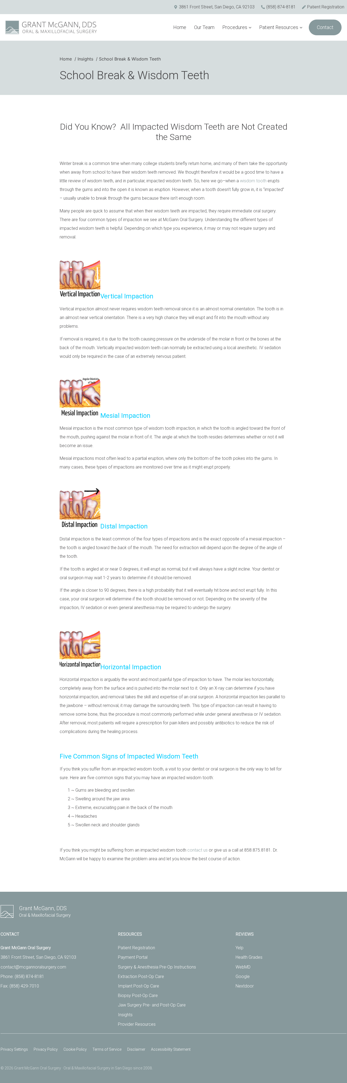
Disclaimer (136, 1049)
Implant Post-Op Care (138, 986)
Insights (125, 1014)
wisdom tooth (253, 180)
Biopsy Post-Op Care (138, 995)
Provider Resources (137, 1024)
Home (179, 27)
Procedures (234, 27)
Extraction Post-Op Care (141, 976)
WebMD (243, 967)
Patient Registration (136, 947)
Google (243, 976)
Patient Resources (278, 27)
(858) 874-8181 (29, 976)
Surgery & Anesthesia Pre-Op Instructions (157, 967)
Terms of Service (106, 1049)
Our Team (204, 27)
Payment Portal (132, 957)
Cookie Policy (75, 1049)
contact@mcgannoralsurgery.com (33, 967)
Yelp (239, 947)
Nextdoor (245, 986)
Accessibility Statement (171, 1049)
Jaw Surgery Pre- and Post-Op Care (152, 1005)
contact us (197, 850)
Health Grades (249, 957)
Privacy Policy (46, 1049)
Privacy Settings (14, 1049)
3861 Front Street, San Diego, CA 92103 (38, 957)
